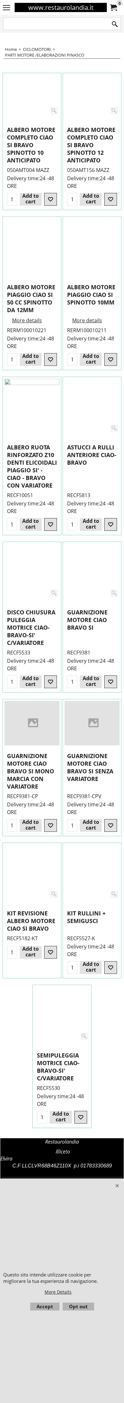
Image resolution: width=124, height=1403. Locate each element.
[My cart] (113, 7)
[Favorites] (51, 199)
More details (27, 320)
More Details (58, 1292)
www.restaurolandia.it (60, 7)
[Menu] (6, 8)
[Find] (115, 24)
